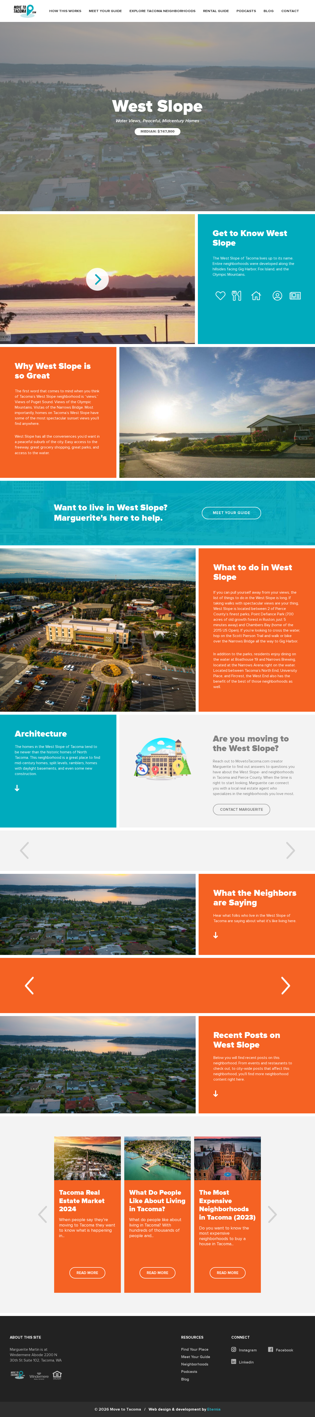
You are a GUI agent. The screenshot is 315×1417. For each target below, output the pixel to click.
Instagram (247, 1350)
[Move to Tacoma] (24, 11)
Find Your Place (194, 1349)
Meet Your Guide (105, 11)
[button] (24, 851)
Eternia (184, 1409)
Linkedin (246, 1362)
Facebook (284, 1350)
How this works (65, 11)
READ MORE (87, 1273)
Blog (269, 11)
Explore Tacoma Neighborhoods (162, 11)
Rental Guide (216, 11)
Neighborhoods (194, 1364)
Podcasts (246, 11)
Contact (290, 11)
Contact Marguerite (241, 810)
